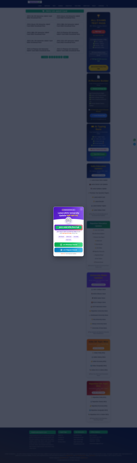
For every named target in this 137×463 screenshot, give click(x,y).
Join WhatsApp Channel (70, 244)
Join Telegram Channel (70, 250)
